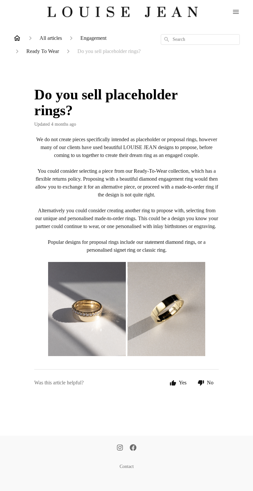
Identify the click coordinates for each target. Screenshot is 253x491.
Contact (127, 466)
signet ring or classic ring (139, 250)
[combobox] (200, 39)
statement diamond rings (170, 242)
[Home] (17, 38)
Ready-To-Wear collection (161, 171)
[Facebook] (133, 448)
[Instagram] (120, 448)
